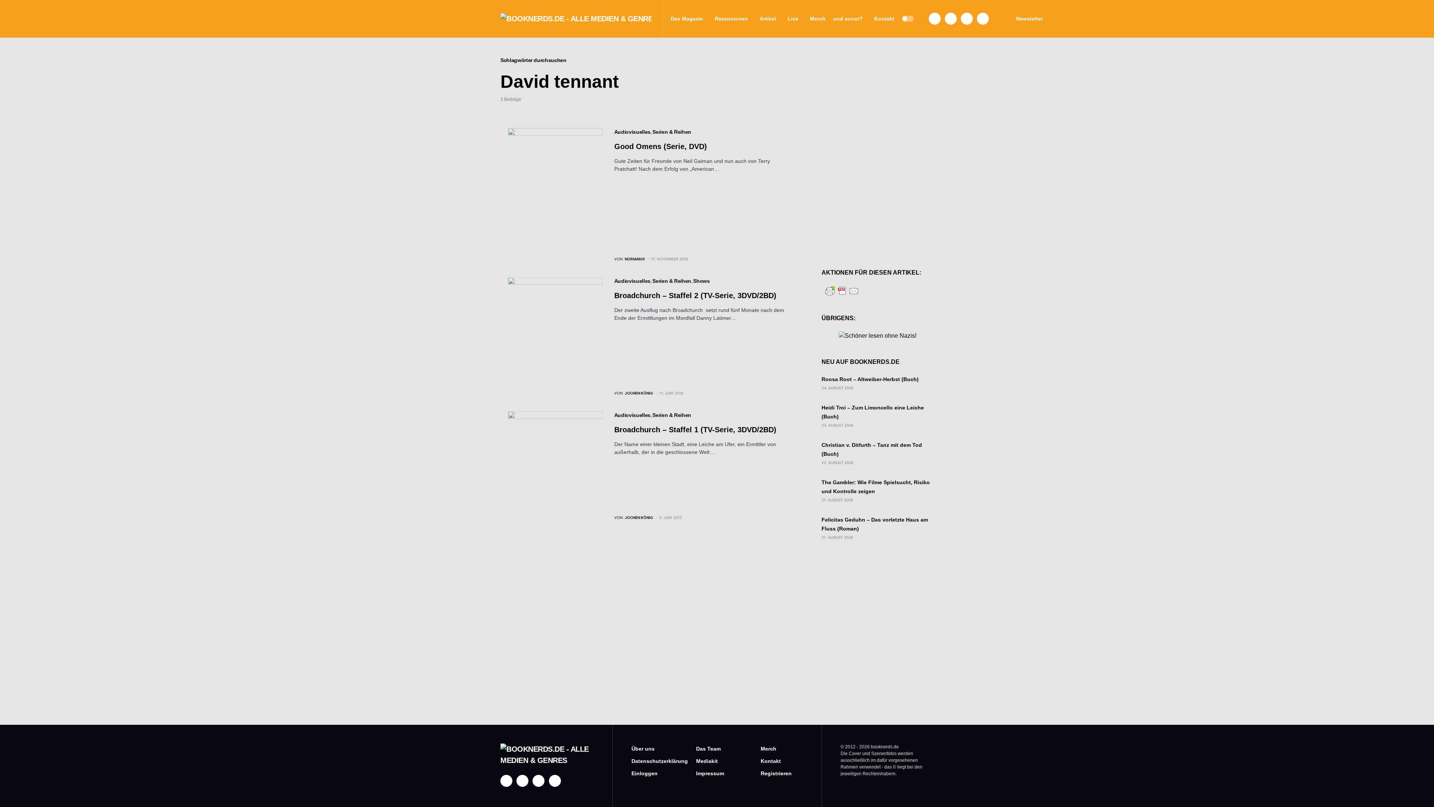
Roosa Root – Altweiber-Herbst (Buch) (870, 379)
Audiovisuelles (632, 132)
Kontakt (771, 761)
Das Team (708, 749)
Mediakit (707, 761)
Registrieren (776, 773)
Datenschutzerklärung (652, 761)
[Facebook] (935, 18)
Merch (768, 749)
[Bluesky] (983, 18)
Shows (701, 281)
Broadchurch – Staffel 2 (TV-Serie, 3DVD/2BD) (695, 295)
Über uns (643, 749)
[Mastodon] (967, 18)
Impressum (710, 773)
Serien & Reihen (671, 132)
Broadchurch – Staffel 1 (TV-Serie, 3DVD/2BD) (695, 430)
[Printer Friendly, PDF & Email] (842, 290)
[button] (907, 19)
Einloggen (644, 773)
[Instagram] (951, 18)
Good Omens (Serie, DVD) (660, 146)
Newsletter (1029, 19)
